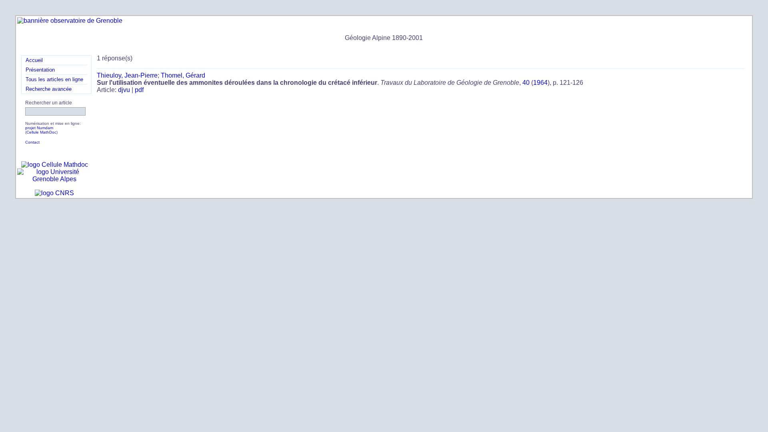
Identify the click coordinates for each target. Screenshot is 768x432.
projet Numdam (39, 128)
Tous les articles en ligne (54, 79)
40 (526, 82)
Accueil (34, 60)
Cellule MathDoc (41, 132)
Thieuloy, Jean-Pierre (127, 75)
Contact (32, 142)
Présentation (40, 70)
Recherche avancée (49, 89)
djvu (124, 89)
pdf (139, 89)
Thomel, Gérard (183, 75)
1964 (540, 82)
